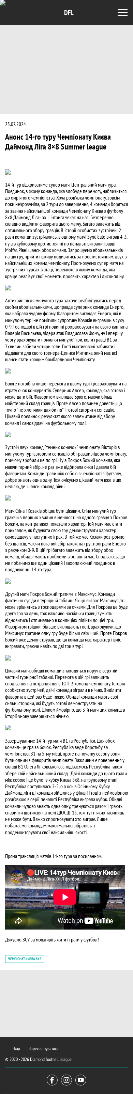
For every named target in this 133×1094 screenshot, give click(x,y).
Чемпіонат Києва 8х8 (24, 958)
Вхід (16, 1048)
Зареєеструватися (43, 1048)
